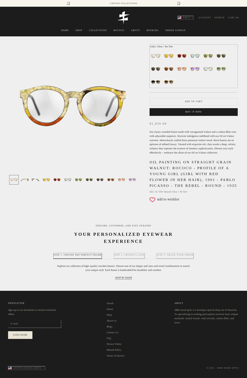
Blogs (109, 327)
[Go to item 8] (89, 179)
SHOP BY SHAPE (123, 278)
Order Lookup (176, 30)
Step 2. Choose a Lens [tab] (129, 255)
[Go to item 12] (132, 179)
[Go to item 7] (78, 179)
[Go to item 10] (110, 179)
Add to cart (193, 101)
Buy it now (194, 112)
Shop (79, 30)
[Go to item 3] (35, 179)
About (135, 30)
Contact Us (112, 333)
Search (110, 303)
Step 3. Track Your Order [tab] (175, 255)
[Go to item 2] (24, 179)
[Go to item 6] (67, 179)
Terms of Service (115, 356)
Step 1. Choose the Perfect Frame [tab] (78, 255)
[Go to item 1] (14, 179)
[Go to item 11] (121, 179)
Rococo (119, 30)
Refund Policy (114, 350)
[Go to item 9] (100, 179)
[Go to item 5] (57, 179)
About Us (111, 321)
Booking (153, 30)
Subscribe (20, 335)
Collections (98, 30)
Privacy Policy (114, 344)
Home (65, 30)
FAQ (109, 338)
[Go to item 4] (46, 179)
